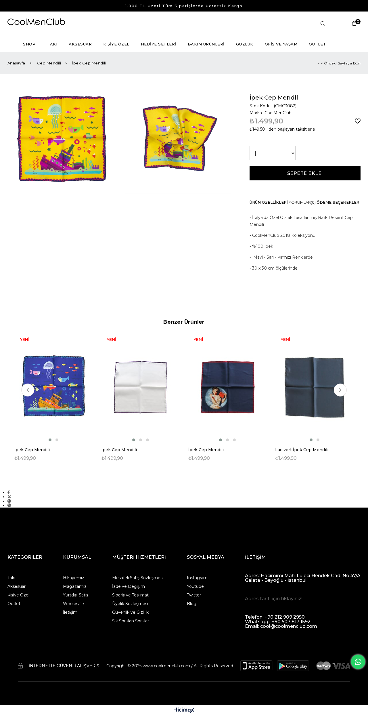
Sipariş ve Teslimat (130, 595)
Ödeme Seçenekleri (339, 202)
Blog (191, 603)
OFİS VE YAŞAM (281, 44)
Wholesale (73, 603)
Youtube (195, 586)
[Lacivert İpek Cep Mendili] (314, 387)
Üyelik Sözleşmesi (130, 603)
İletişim (70, 612)
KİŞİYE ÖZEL (116, 44)
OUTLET (317, 44)
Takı (11, 577)
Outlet (13, 603)
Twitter (194, 595)
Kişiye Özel (18, 595)
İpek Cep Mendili (32, 449)
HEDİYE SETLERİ (158, 44)
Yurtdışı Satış (75, 595)
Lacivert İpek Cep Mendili (301, 449)
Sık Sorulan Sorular (130, 621)
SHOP (29, 44)
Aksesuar (16, 586)
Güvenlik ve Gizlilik (130, 612)
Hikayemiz (73, 577)
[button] (50, 440)
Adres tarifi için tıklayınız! (273, 598)
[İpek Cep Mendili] (53, 387)
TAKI (52, 44)
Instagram (197, 577)
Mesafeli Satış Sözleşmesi (137, 577)
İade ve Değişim (128, 586)
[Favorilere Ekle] (358, 121)
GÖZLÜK (244, 44)
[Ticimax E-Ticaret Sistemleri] (184, 711)
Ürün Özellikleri (269, 202)
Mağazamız (75, 586)
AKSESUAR (80, 44)
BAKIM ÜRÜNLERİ (206, 44)
